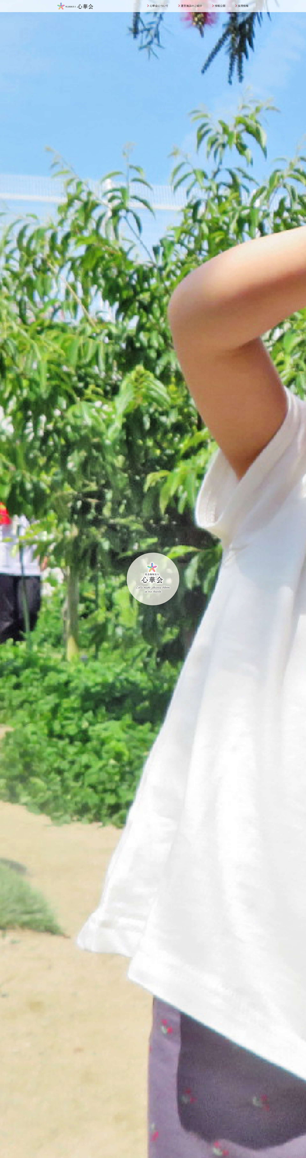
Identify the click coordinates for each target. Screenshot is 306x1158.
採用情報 (243, 5)
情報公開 (220, 5)
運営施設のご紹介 (191, 5)
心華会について (159, 5)
